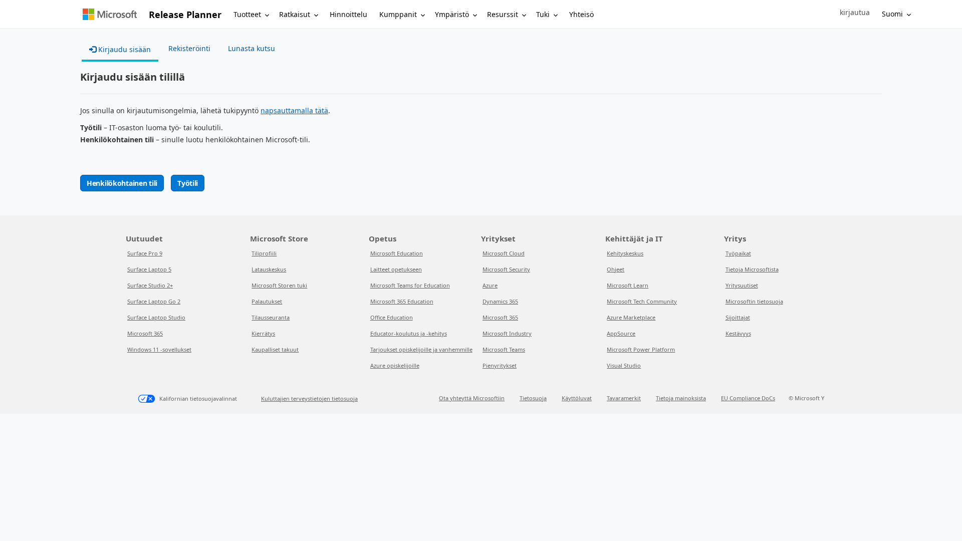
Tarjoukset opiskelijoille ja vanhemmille (421, 349)
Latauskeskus (269, 269)
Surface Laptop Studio (156, 317)
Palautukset (267, 301)
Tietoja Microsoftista (752, 269)
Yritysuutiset (742, 285)
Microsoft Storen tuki (279, 285)
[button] (855, 13)
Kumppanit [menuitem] (398, 14)
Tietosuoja (533, 398)
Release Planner (185, 15)
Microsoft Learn (627, 285)
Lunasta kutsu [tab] (251, 48)
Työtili (187, 183)
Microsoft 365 (145, 333)
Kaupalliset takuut (275, 349)
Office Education (391, 317)
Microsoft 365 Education (401, 301)
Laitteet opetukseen (396, 269)
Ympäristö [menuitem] (452, 14)
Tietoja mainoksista (681, 398)
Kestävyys (738, 333)
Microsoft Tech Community (642, 301)
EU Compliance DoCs (748, 398)
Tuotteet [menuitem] (247, 14)
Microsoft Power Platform (641, 349)
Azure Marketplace (631, 317)
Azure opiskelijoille (394, 365)
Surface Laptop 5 (149, 269)
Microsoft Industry (507, 333)
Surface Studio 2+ (150, 285)
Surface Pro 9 (144, 253)
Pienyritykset (500, 365)
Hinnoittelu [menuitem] (348, 14)
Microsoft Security (506, 269)
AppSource (621, 333)
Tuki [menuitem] (543, 14)
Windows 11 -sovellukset (159, 349)
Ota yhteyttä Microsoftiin (472, 398)
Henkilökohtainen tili (122, 183)
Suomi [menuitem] (892, 14)
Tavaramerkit (624, 398)
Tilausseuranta (271, 317)
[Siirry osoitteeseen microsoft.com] (110, 14)
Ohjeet (615, 269)
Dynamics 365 (500, 301)
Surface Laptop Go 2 (153, 301)
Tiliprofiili (264, 253)
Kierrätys (263, 333)
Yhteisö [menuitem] (581, 14)
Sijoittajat (738, 317)
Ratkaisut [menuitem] (294, 14)
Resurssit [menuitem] (502, 14)
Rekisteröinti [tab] (189, 48)
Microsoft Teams (504, 349)
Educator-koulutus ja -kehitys (408, 333)
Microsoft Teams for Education (410, 285)
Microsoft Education (396, 253)
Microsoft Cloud (504, 253)
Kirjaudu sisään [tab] (123, 49)
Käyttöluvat (577, 398)
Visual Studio (624, 365)
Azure (490, 285)
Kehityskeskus (625, 253)
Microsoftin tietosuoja (754, 301)
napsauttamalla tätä (294, 110)
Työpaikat (738, 253)
